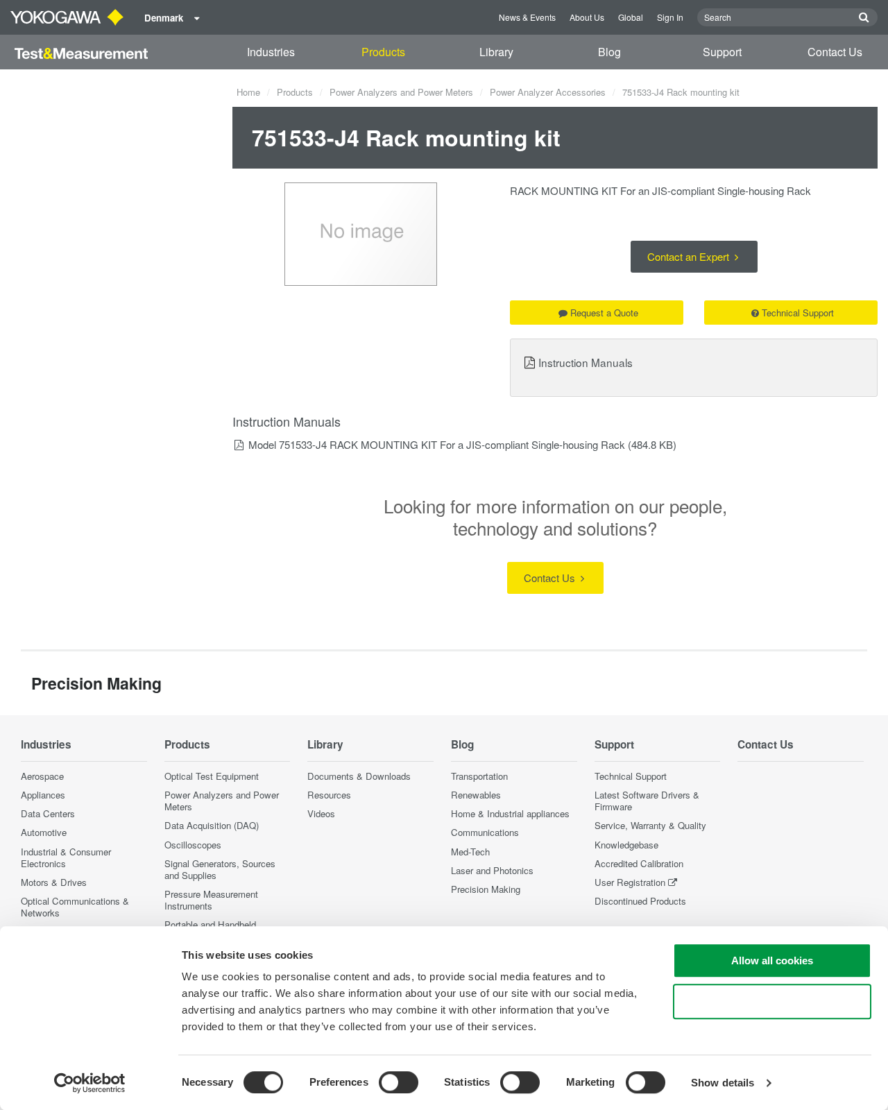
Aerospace (42, 776)
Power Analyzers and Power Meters (401, 92)
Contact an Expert (689, 256)
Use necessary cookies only (772, 1001)
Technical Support (798, 312)
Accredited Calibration (639, 863)
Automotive (44, 832)
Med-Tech (470, 851)
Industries (271, 52)
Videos (321, 813)
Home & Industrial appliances (510, 813)
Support (722, 52)
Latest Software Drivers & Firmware (647, 800)
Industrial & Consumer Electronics (66, 857)
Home (248, 92)
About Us (587, 17)
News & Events (527, 17)
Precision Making (485, 889)
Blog (609, 52)
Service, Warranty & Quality (650, 825)
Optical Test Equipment (211, 776)
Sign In (670, 17)
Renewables (476, 794)
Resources (329, 794)
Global (630, 17)
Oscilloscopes (192, 844)
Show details (722, 1082)
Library (496, 52)
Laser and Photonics (492, 870)
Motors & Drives (54, 882)
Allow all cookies (772, 960)
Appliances (43, 794)
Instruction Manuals (585, 362)
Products (383, 52)
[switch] (398, 1082)
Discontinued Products (640, 900)
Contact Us (835, 52)
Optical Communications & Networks (75, 906)
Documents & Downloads (359, 776)
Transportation (479, 776)
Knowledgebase (626, 844)
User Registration (630, 882)
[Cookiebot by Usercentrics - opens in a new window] (90, 1083)
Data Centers (48, 813)
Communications (485, 832)
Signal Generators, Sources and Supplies (219, 869)
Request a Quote (604, 312)
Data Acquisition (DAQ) (211, 825)
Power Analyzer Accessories (548, 92)
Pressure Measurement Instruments (211, 899)
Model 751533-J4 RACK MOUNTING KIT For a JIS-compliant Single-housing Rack (436, 444)
